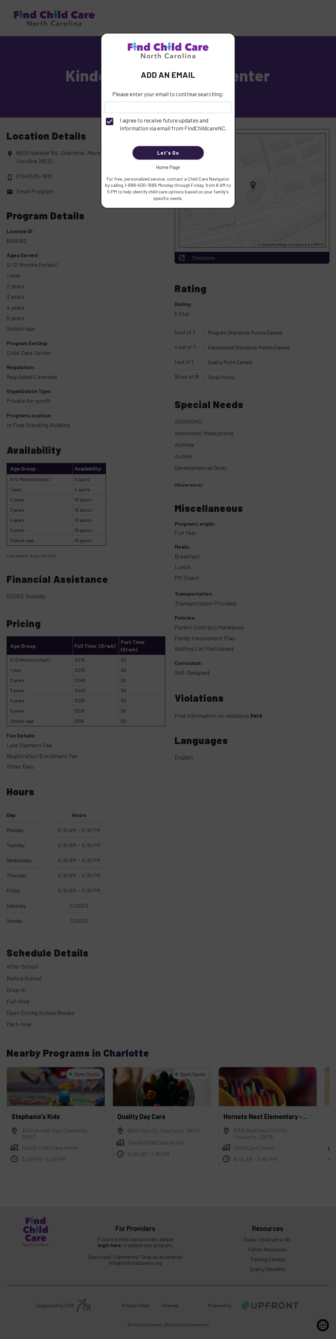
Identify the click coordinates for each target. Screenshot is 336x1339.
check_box (110, 121)
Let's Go (168, 153)
